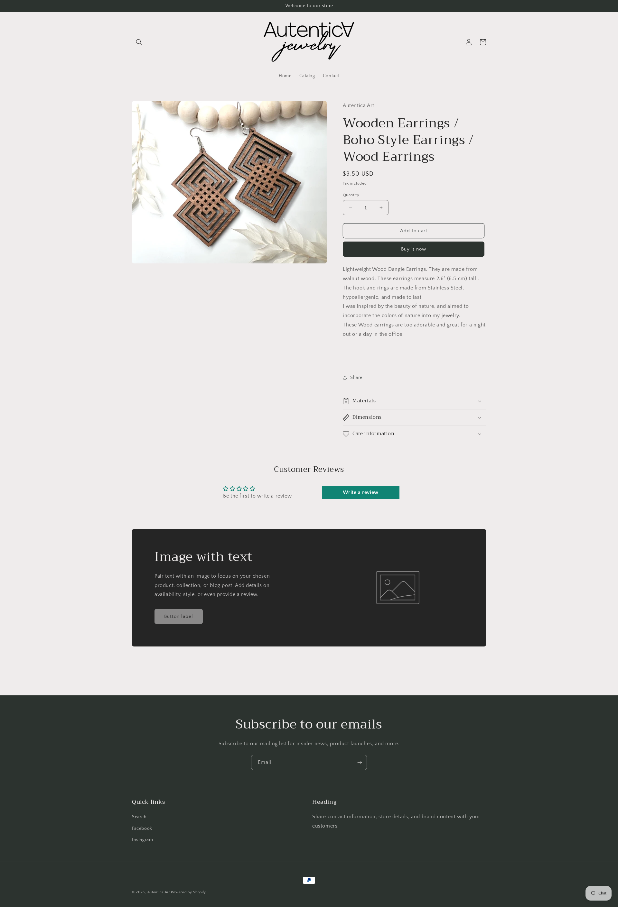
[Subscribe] (359, 762)
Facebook (142, 828)
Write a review (360, 492)
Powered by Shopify (188, 892)
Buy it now (413, 249)
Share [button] (356, 377)
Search (139, 817)
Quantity (351, 195)
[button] (139, 42)
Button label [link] (178, 616)
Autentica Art (158, 892)
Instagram (142, 839)
